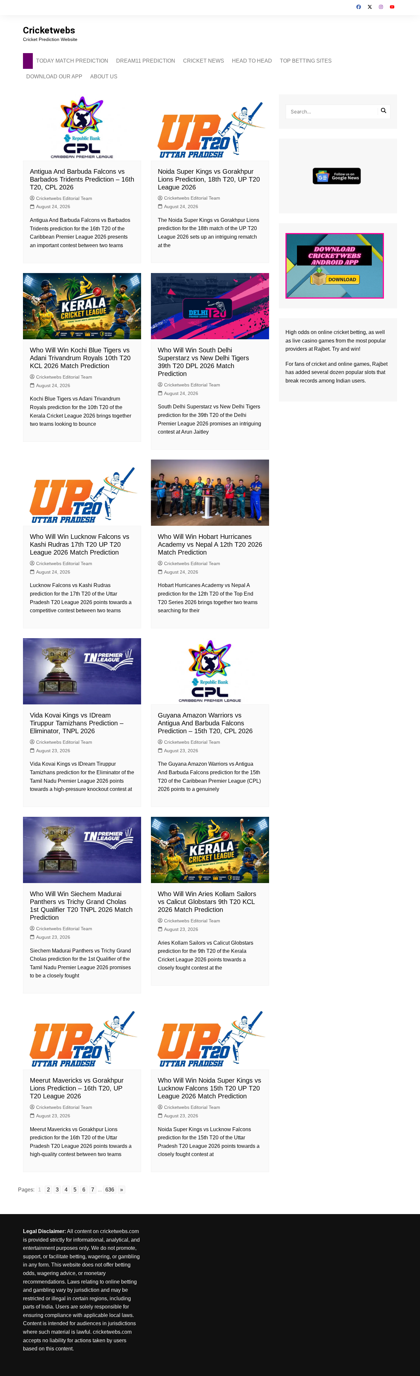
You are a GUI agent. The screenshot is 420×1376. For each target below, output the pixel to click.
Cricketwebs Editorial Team (64, 198)
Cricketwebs (49, 30)
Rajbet (380, 364)
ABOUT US (103, 76)
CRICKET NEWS (203, 61)
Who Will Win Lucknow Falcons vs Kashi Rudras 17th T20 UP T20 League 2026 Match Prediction (79, 544)
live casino (304, 341)
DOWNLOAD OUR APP (54, 76)
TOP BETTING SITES (306, 61)
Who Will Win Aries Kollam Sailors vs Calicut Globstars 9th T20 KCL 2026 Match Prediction (207, 901)
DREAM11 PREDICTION (145, 61)
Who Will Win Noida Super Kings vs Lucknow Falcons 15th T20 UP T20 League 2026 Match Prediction (209, 1088)
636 (109, 1189)
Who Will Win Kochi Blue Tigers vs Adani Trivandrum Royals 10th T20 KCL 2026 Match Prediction (80, 357)
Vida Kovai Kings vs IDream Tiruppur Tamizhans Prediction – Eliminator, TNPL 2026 (76, 723)
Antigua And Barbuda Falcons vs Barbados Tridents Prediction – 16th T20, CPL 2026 (82, 179)
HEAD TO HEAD (252, 61)
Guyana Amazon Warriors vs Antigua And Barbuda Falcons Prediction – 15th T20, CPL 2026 (205, 723)
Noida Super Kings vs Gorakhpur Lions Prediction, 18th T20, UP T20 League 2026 (209, 179)
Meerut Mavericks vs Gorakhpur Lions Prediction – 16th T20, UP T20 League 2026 (77, 1088)
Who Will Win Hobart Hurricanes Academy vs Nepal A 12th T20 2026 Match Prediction (210, 544)
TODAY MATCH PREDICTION (72, 61)
